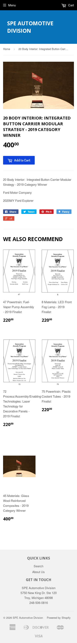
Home (6, 49)
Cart (70, 5)
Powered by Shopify (59, 618)
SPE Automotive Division (30, 27)
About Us (38, 572)
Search (38, 566)
